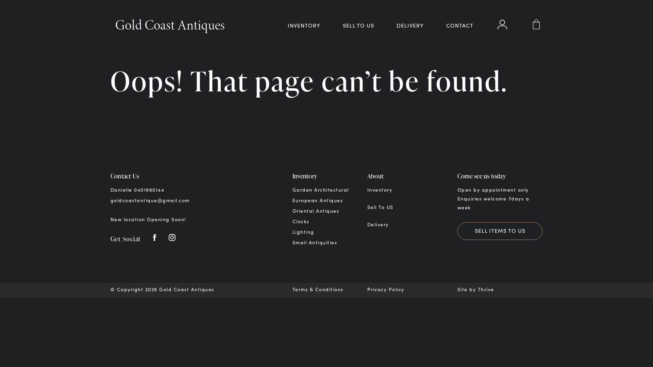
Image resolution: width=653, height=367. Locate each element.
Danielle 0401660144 (137, 190)
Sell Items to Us (500, 230)
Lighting (303, 232)
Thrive (486, 289)
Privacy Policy (385, 289)
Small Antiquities (314, 242)
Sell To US (358, 25)
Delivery (410, 25)
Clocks (300, 221)
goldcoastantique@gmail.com (150, 200)
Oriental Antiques (315, 211)
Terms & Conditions (318, 289)
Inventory (304, 25)
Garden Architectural (320, 190)
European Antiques (317, 200)
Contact (459, 25)
